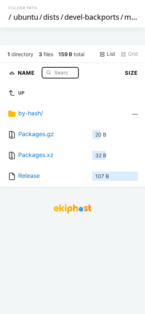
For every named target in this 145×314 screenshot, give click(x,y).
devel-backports (91, 17)
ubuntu (25, 17)
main (133, 17)
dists (51, 17)
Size (131, 73)
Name (27, 72)
